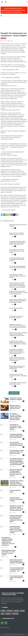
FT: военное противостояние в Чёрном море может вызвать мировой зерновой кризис (17, 243)
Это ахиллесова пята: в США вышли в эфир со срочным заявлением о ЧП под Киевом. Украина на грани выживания (17, 285)
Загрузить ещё (14, 393)
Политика (3, 38)
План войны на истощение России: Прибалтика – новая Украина (16, 251)
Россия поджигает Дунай (16, 308)
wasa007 (11, 40)
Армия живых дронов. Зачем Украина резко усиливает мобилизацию (17, 367)
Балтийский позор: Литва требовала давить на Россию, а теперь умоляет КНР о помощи (17, 342)
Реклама (16, 611)
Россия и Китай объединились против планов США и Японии (17, 267)
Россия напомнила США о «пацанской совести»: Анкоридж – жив (18, 376)
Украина (8, 613)
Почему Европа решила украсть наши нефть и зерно (17, 383)
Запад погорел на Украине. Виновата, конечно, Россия (16, 233)
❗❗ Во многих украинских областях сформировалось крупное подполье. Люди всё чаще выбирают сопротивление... (13, 10)
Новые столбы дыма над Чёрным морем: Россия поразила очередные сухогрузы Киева (18, 334)
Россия (22, 611)
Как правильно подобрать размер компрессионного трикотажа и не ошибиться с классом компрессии (17, 351)
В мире (3, 611)
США (2, 613)
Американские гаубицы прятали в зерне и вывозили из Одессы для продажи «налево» (18, 301)
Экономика (15, 613)
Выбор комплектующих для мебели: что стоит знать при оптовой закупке (17, 359)
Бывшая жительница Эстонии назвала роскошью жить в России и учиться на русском (18, 292)
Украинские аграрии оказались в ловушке (16, 398)
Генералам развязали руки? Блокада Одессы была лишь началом (16, 259)
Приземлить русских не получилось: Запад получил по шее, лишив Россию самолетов (17, 326)
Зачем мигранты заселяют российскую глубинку (16, 316)
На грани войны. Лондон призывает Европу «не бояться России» (17, 276)
